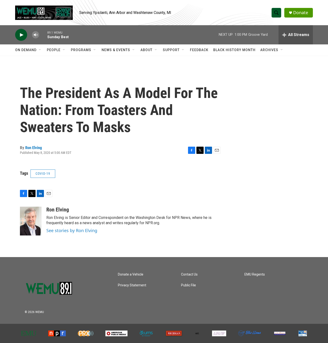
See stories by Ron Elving (71, 230)
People (54, 50)
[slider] (43, 34)
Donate (300, 12)
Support (171, 50)
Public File (188, 285)
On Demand (25, 50)
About (146, 50)
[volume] (35, 35)
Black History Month (234, 50)
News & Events (116, 50)
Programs (81, 50)
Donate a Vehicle (130, 274)
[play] (21, 35)
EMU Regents (254, 274)
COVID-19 (43, 173)
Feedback (199, 50)
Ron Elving (33, 147)
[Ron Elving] (31, 221)
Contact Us (189, 274)
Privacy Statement (132, 285)
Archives (269, 50)
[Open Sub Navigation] (40, 50)
